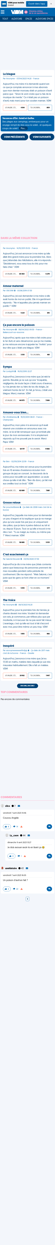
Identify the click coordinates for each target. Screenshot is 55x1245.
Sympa (7, 367)
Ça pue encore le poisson (19, 325)
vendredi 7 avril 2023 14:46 (14, 813)
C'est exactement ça (15, 554)
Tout (5, 19)
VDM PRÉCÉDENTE (14, 137)
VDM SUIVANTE (42, 137)
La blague (9, 74)
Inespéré (8, 646)
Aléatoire (16, 19)
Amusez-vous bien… (15, 412)
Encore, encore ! (27, 686)
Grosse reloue (11, 502)
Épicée (29, 19)
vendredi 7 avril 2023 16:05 (14, 875)
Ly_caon (14, 836)
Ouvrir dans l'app (36, 4)
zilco (7, 806)
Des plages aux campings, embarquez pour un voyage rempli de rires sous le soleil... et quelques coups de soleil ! (26, 123)
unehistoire (11, 868)
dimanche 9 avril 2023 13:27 (19, 843)
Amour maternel (13, 286)
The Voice (9, 600)
